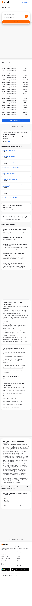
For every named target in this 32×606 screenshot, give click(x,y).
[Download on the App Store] (15, 569)
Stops (18, 560)
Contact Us (17, 573)
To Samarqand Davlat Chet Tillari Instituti (13, 356)
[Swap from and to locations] (26, 16)
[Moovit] (5, 2)
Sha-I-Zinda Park (7, 407)
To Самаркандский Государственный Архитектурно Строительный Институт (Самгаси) (13, 361)
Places (18, 556)
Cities (18, 563)
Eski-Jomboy (6, 396)
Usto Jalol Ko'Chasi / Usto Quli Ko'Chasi (12, 404)
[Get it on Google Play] (5, 569)
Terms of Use (4, 573)
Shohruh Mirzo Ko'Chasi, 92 (9, 398)
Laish (4, 387)
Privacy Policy (11, 573)
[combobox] (16, 15)
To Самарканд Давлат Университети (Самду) (14, 365)
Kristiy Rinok (18, 393)
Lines (18, 554)
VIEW (15, 210)
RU (3, 564)
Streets (18, 558)
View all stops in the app (16, 120)
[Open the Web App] (24, 569)
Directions (19, 565)
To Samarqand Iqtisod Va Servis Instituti (13, 368)
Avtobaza (5, 390)
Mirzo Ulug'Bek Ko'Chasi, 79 (19, 390)
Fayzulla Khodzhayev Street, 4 (10, 401)
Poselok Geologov (15, 387)
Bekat (4, 379)
